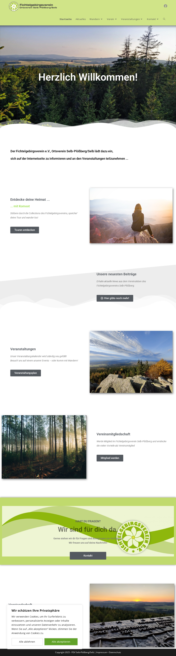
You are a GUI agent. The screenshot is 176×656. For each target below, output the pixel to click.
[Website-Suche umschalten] (164, 19)
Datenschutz (115, 652)
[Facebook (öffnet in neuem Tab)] (165, 6)
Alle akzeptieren (61, 641)
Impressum (101, 652)
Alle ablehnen (27, 641)
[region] (44, 627)
